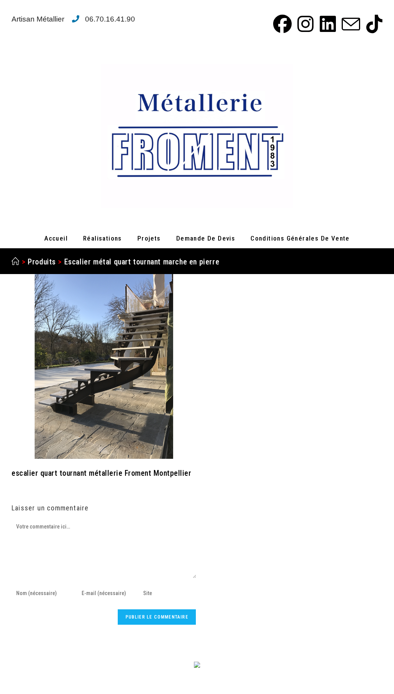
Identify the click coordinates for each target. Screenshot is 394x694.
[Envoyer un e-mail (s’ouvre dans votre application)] (349, 24)
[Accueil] (16, 261)
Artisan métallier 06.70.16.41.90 (73, 19)
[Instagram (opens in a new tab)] (304, 24)
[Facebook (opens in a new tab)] (281, 24)
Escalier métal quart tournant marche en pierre (142, 261)
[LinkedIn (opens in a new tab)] (327, 24)
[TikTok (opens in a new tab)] (372, 24)
